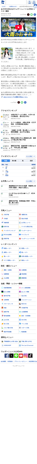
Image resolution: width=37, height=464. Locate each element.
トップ (3, 6)
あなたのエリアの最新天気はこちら (16, 97)
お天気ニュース (12, 6)
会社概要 (3, 361)
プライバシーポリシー (20, 361)
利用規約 (10, 361)
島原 (6, 175)
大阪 (6, 171)
